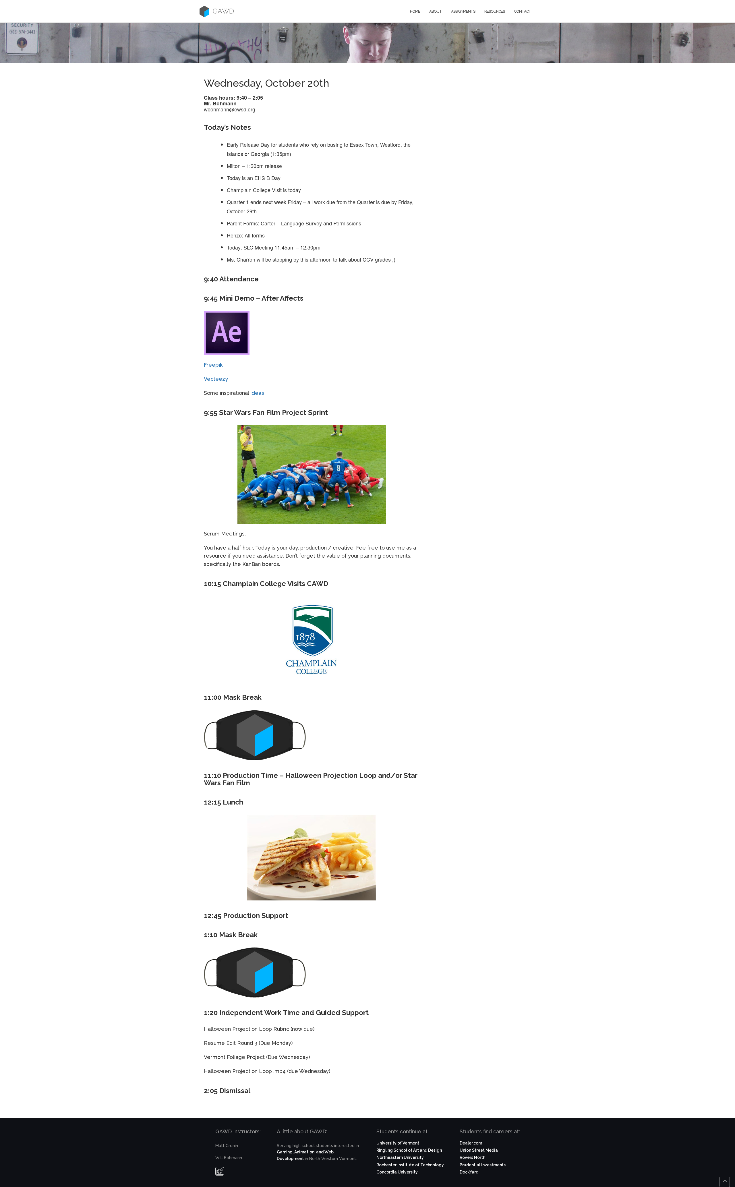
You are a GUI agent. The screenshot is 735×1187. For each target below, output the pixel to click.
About (435, 11)
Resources (494, 11)
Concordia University (397, 1172)
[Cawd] (204, 11)
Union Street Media (479, 1150)
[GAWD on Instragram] (219, 1172)
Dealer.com (471, 1143)
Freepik (213, 365)
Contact (522, 11)
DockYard (469, 1172)
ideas (256, 393)
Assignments (463, 11)
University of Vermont (397, 1143)
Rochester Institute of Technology (410, 1165)
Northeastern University (400, 1157)
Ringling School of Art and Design (409, 1150)
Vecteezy (216, 379)
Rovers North (472, 1157)
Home (415, 11)
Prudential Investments (483, 1165)
